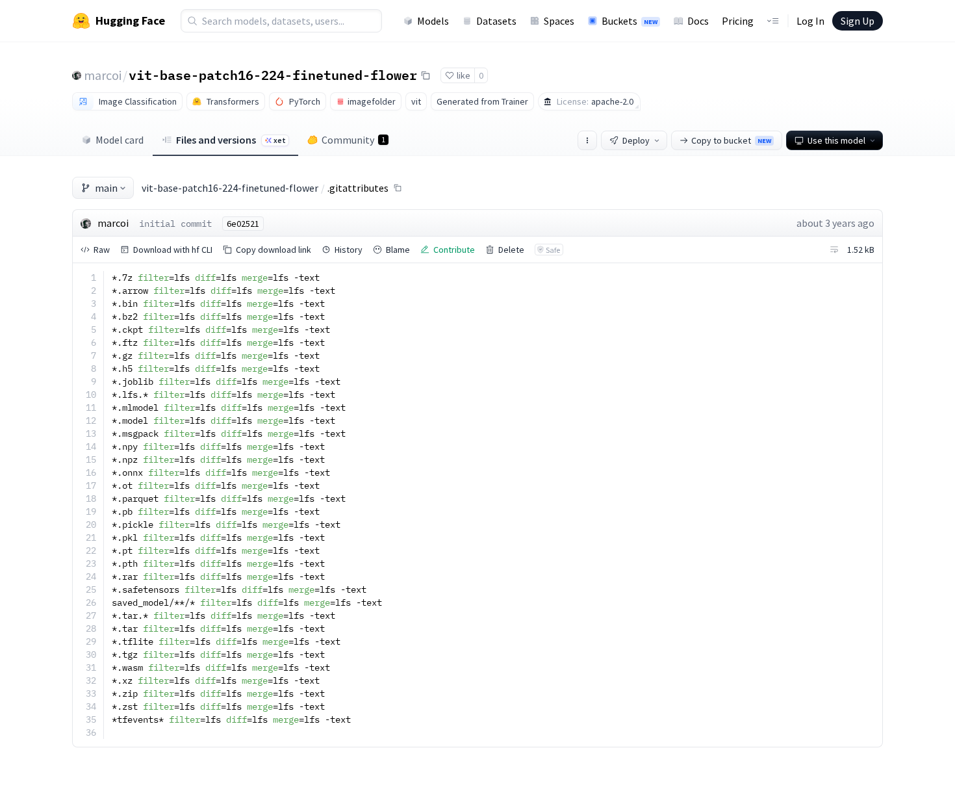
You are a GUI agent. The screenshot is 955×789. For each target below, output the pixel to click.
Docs (698, 20)
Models (433, 20)
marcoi (102, 75)
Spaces (559, 20)
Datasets (496, 20)
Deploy (636, 140)
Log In (810, 20)
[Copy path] (397, 188)
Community (353, 139)
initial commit (175, 223)
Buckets (629, 20)
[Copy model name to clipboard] (425, 75)
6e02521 (243, 223)
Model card (120, 139)
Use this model (836, 140)
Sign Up (857, 20)
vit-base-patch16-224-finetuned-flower (273, 74)
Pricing (738, 20)
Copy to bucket (731, 140)
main (106, 187)
